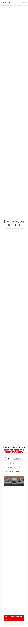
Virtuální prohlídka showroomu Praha (13, 618)
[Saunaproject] (6, 3)
